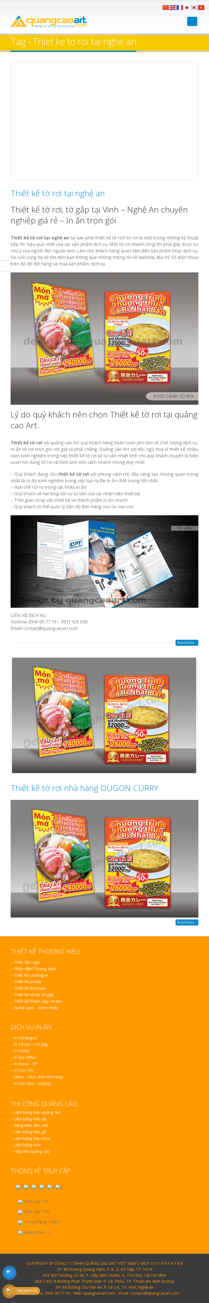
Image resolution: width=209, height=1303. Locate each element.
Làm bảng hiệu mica (32, 1138)
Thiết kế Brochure (30, 988)
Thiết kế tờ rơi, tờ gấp (34, 994)
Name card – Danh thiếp (36, 1007)
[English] (173, 7)
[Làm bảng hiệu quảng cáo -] (49, 21)
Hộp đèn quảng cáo (32, 1151)
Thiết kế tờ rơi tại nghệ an (58, 193)
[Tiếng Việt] (201, 7)
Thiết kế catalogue (31, 975)
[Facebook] (12, 5)
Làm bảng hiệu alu (30, 1118)
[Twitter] (19, 5)
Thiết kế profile (27, 981)
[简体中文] (166, 7)
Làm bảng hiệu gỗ (30, 1131)
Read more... (187, 642)
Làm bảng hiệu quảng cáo (37, 1112)
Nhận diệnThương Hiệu (35, 968)
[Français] (180, 7)
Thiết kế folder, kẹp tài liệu (38, 1001)
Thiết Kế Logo (27, 962)
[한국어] (194, 7)
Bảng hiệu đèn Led (31, 1125)
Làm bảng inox (27, 1144)
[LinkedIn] (26, 5)
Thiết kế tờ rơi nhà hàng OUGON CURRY (84, 787)
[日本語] (187, 7)
